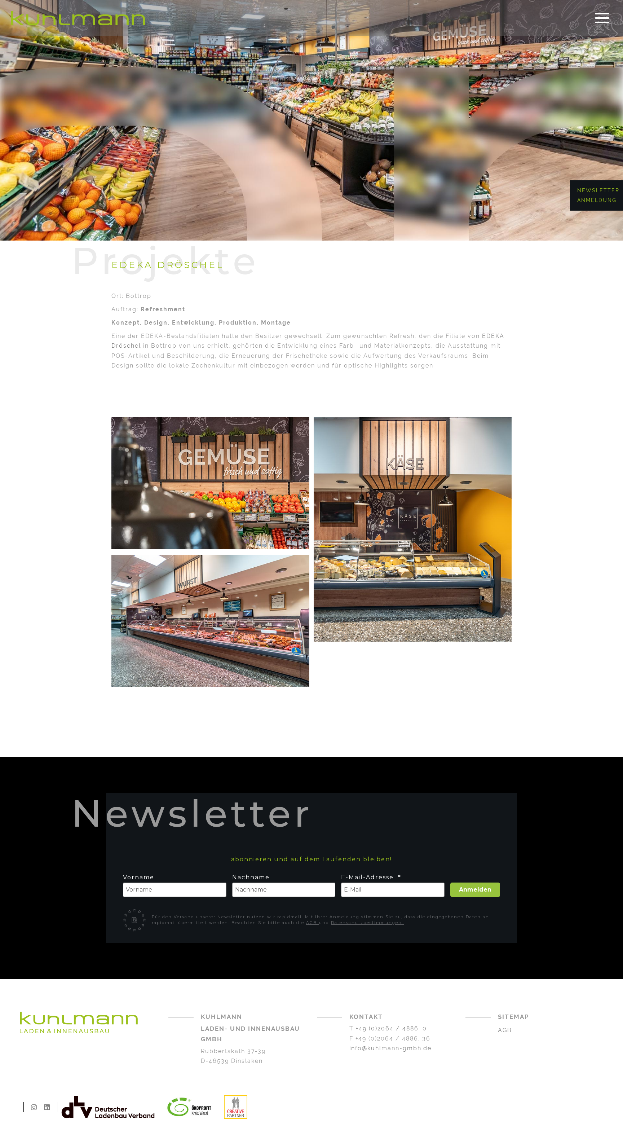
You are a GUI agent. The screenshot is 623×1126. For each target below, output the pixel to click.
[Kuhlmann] (78, 18)
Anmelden (475, 889)
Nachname (251, 877)
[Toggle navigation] (602, 18)
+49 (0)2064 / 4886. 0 (391, 1028)
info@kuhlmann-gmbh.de (390, 1048)
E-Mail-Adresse (368, 877)
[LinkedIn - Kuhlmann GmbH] (47, 1107)
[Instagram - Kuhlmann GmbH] (34, 1107)
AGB (312, 922)
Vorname (138, 877)
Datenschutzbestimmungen (367, 922)
